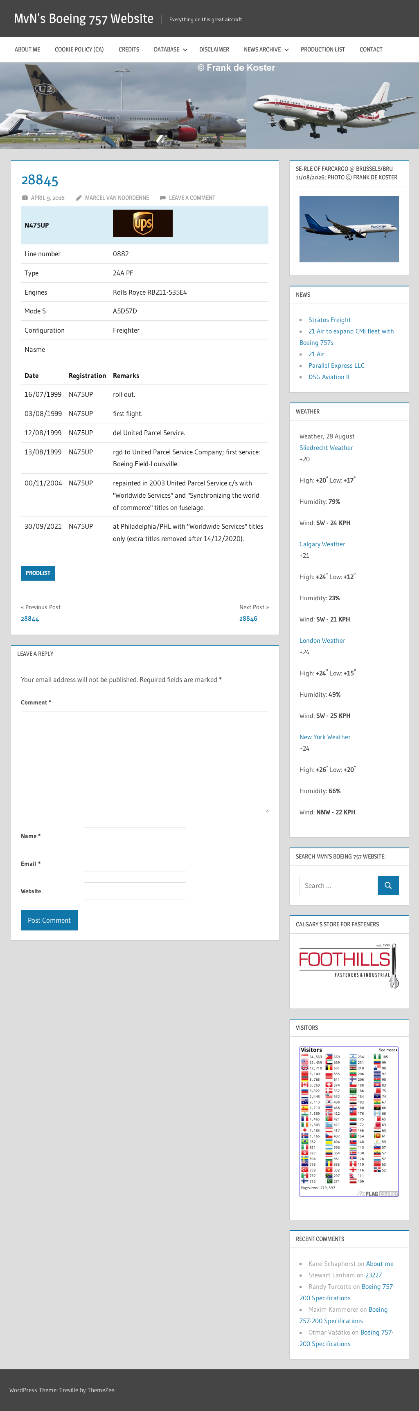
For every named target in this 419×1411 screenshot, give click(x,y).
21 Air (316, 354)
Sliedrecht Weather (326, 447)
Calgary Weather (322, 544)
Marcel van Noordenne (117, 197)
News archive (262, 49)
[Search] (388, 886)
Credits (129, 49)
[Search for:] (339, 886)
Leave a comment (192, 197)
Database (166, 49)
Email (31, 864)
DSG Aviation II (329, 377)
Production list (323, 49)
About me (27, 49)
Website (31, 891)
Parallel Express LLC (337, 365)
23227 (373, 1275)
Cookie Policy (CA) (79, 49)
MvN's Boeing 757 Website (83, 18)
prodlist (38, 573)
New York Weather (325, 737)
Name (31, 836)
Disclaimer (214, 49)
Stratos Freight (330, 319)
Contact (371, 49)
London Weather (322, 640)
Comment (36, 702)
